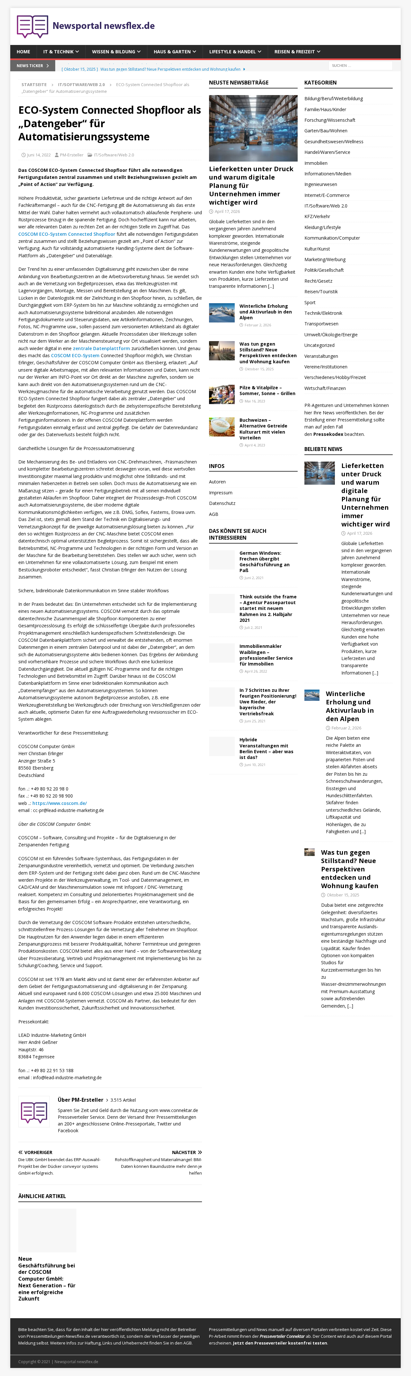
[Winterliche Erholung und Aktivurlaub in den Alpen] (222, 312)
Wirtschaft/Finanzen (325, 388)
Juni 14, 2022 (39, 155)
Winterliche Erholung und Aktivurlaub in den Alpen (266, 312)
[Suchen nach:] (360, 65)
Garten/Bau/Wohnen (325, 131)
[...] (271, 286)
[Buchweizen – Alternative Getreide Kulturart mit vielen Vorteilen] (222, 427)
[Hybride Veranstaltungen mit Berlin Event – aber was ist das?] (222, 746)
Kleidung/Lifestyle (322, 227)
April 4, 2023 (255, 445)
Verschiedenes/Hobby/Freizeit (335, 377)
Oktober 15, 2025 (259, 368)
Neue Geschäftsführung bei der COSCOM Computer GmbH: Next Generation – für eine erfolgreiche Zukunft (46, 1278)
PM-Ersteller (71, 155)
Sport (310, 302)
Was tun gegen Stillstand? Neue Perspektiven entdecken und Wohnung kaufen (268, 353)
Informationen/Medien (327, 174)
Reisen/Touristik (321, 291)
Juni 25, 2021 (255, 721)
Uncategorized (319, 345)
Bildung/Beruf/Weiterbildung (333, 98)
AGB (213, 514)
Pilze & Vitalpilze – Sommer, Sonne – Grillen (267, 390)
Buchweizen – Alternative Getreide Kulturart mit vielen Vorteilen (263, 429)
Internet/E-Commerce (327, 195)
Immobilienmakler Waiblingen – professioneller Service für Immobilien (266, 655)
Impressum (220, 493)
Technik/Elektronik (323, 313)
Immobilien (316, 163)
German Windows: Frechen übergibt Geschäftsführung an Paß (265, 562)
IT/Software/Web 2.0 (114, 155)
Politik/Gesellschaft (324, 270)
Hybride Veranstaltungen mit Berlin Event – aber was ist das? (266, 748)
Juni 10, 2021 (255, 764)
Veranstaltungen (321, 356)
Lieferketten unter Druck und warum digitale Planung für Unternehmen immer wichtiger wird (365, 494)
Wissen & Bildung (113, 52)
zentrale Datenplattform (101, 348)
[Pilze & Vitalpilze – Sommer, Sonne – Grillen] (222, 394)
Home (23, 52)
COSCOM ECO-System (75, 355)
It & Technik (58, 52)
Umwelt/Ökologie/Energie (331, 334)
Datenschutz (222, 503)
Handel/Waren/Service (327, 152)
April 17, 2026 (227, 211)
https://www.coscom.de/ (59, 803)
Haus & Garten (172, 52)
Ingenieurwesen (320, 184)
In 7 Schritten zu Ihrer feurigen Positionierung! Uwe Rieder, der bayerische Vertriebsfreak (268, 702)
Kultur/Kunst (317, 249)
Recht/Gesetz (318, 281)
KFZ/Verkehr (317, 216)
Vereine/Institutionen (325, 367)
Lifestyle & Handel (232, 52)
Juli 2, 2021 (253, 627)
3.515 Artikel (123, 1100)
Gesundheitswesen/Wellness (333, 141)
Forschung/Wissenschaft (329, 120)
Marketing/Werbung (324, 259)
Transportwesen (321, 324)
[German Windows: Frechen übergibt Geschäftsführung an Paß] (222, 559)
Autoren (217, 482)
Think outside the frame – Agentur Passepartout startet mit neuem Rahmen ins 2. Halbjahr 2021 (268, 608)
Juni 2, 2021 (254, 577)
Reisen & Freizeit (295, 52)
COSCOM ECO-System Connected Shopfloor (66, 234)
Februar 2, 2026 (258, 324)
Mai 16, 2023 (255, 401)
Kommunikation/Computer (332, 238)
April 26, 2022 (256, 671)
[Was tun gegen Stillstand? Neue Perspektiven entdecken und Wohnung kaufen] (222, 350)
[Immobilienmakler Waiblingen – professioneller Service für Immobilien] (222, 653)
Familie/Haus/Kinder (325, 109)
